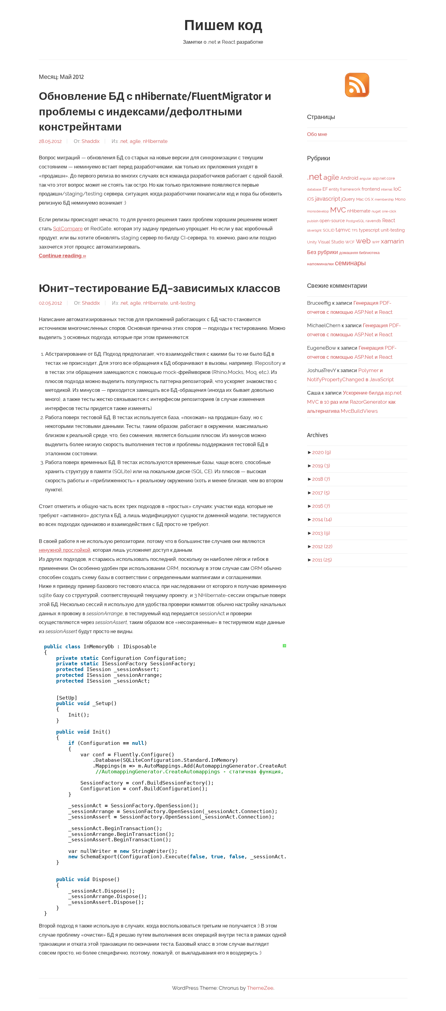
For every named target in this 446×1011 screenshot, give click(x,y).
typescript (369, 230)
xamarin (392, 241)
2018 (321, 479)
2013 (321, 533)
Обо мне (317, 134)
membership (384, 199)
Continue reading (60, 256)
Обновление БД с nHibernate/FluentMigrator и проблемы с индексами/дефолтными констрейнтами (155, 112)
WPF (376, 242)
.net (123, 141)
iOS (310, 199)
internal (386, 189)
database (314, 189)
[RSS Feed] (357, 95)
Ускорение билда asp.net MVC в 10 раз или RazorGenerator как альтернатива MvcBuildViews (354, 402)
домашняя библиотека (359, 252)
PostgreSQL (355, 221)
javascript (327, 198)
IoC (397, 189)
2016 (321, 506)
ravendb (373, 221)
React (388, 220)
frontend (371, 189)
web (363, 240)
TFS (355, 230)
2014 (322, 519)
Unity (312, 242)
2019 (321, 466)
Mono (400, 199)
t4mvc (343, 230)
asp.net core (384, 178)
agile (135, 141)
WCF (350, 242)
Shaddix (91, 141)
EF (325, 189)
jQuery (348, 199)
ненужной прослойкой (64, 550)
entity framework (344, 189)
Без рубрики (322, 252)
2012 (322, 546)
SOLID (328, 230)
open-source (332, 220)
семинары (350, 263)
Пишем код (223, 25)
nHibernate (155, 141)
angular (365, 178)
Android (349, 178)
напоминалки (320, 263)
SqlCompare (68, 229)
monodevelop (318, 211)
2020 (321, 452)
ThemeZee (260, 988)
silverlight (314, 230)
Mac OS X (364, 199)
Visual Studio (331, 241)
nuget (376, 211)
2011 (322, 560)
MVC (338, 210)
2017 (321, 493)
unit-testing (182, 303)
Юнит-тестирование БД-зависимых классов (159, 288)
